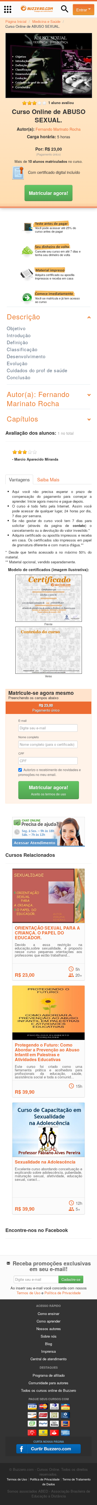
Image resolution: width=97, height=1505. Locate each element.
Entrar (82, 9)
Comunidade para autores (48, 1382)
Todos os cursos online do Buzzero (48, 1390)
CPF (21, 753)
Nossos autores (48, 1328)
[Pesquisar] (65, 9)
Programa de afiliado (49, 1375)
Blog (48, 1343)
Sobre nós (49, 1336)
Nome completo (28, 737)
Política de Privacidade (62, 1292)
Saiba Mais (48, 479)
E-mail (22, 720)
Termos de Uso (28, 1292)
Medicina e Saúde (46, 21)
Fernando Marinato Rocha (58, 129)
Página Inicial (15, 21)
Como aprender (48, 1321)
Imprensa (48, 1351)
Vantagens (19, 479)
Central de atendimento (48, 1358)
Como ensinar (48, 1313)
